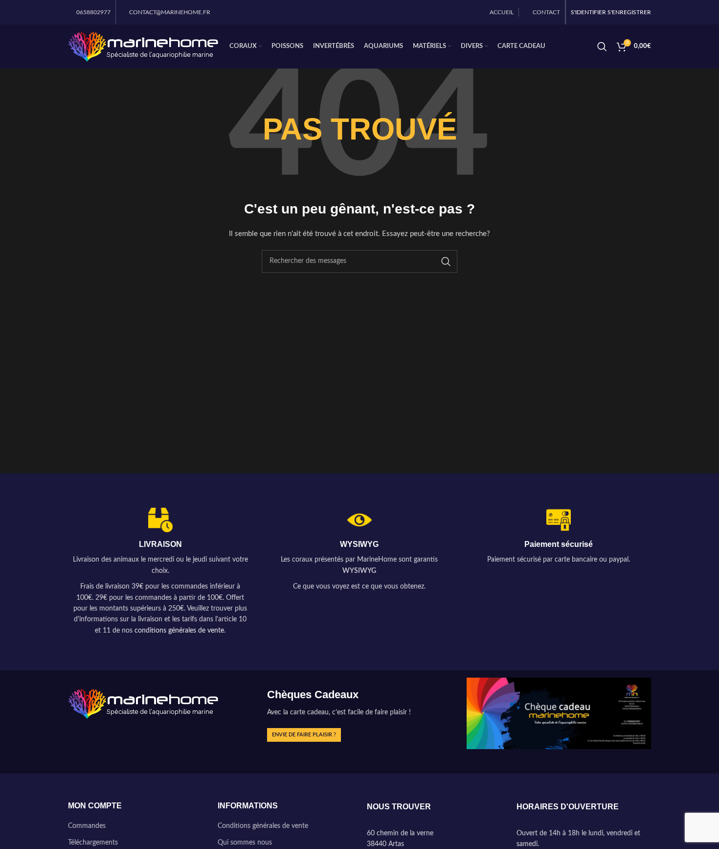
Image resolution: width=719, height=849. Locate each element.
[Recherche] (602, 46)
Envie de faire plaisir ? (304, 734)
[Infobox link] (160, 572)
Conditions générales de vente (263, 826)
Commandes (87, 826)
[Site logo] (144, 46)
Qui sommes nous (245, 842)
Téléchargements (93, 842)
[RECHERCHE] (446, 261)
